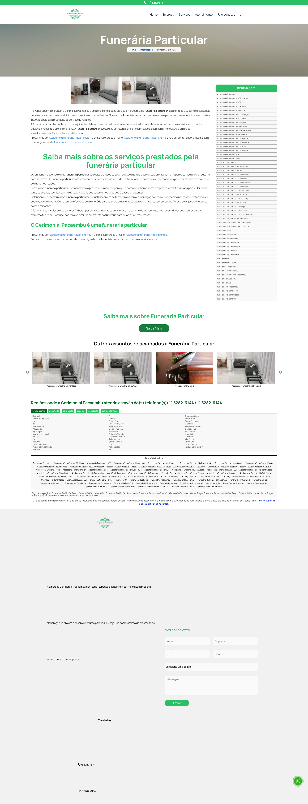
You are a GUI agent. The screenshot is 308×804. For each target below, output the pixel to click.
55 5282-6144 (88, 764)
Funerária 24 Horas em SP (228, 270)
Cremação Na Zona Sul (227, 250)
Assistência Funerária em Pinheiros (232, 218)
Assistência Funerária (226, 162)
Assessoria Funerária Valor (228, 158)
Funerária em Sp (224, 282)
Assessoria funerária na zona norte (69, 234)
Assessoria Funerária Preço (229, 154)
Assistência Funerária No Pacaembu (233, 190)
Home (154, 14)
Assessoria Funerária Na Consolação (233, 114)
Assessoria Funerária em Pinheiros (232, 134)
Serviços (184, 14)
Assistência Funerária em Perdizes (232, 194)
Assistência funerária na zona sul (68, 137)
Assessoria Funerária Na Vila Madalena (234, 130)
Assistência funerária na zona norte (145, 137)
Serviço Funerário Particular (123, 487)
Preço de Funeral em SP (257, 483)
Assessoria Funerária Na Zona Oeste (233, 142)
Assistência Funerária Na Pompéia (232, 206)
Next (280, 372)
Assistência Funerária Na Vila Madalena (234, 214)
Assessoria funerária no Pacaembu (146, 234)
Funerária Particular (168, 483)
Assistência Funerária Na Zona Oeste (233, 182)
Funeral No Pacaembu (226, 266)
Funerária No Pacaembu (227, 286)
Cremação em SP (224, 230)
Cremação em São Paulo (228, 234)
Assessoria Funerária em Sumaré (231, 118)
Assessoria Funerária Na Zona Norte (232, 150)
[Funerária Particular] (95, 90)
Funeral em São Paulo (226, 262)
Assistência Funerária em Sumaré (231, 202)
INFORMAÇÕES (246, 88)
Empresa (168, 14)
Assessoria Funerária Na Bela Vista (232, 126)
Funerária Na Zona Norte (146, 483)
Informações (146, 50)
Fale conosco (226, 14)
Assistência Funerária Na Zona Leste (233, 174)
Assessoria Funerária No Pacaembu (232, 106)
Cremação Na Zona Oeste (228, 246)
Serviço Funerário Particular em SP (153, 487)
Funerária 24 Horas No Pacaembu (231, 274)
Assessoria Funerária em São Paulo (232, 98)
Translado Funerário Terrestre (209, 487)
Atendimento (204, 14)
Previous (27, 372)
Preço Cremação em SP (233, 483)
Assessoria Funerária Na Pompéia (231, 122)
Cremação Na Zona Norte (228, 254)
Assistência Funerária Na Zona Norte (233, 186)
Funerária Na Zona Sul (226, 298)
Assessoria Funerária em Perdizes (231, 110)
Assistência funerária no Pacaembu (75, 142)
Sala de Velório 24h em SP (97, 487)
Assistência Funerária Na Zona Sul (232, 178)
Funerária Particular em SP (191, 483)
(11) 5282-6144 (155, 2)
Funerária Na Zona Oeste (228, 294)
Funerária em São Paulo (227, 278)
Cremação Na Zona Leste (228, 242)
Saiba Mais (154, 328)
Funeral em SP (223, 258)
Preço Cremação (213, 483)
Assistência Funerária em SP (229, 170)
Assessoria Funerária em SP (229, 102)
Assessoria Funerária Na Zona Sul (231, 146)
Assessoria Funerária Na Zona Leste (232, 138)
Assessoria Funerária (226, 94)
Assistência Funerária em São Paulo (232, 166)
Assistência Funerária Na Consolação (233, 198)
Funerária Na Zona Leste (227, 290)
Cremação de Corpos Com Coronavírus (234, 222)
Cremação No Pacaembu (228, 238)
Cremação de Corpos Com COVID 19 (233, 226)
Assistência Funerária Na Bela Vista (232, 210)
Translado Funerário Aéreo (182, 487)
